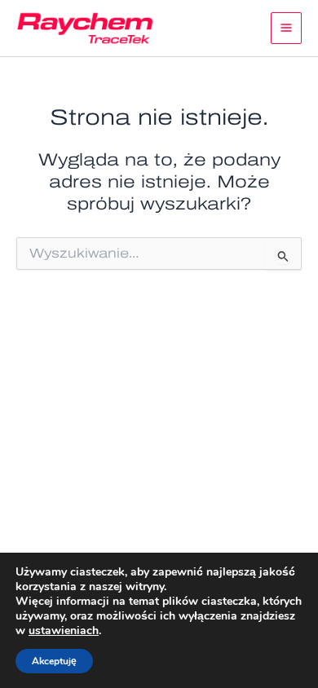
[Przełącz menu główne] (287, 28)
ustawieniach (64, 631)
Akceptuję (54, 661)
